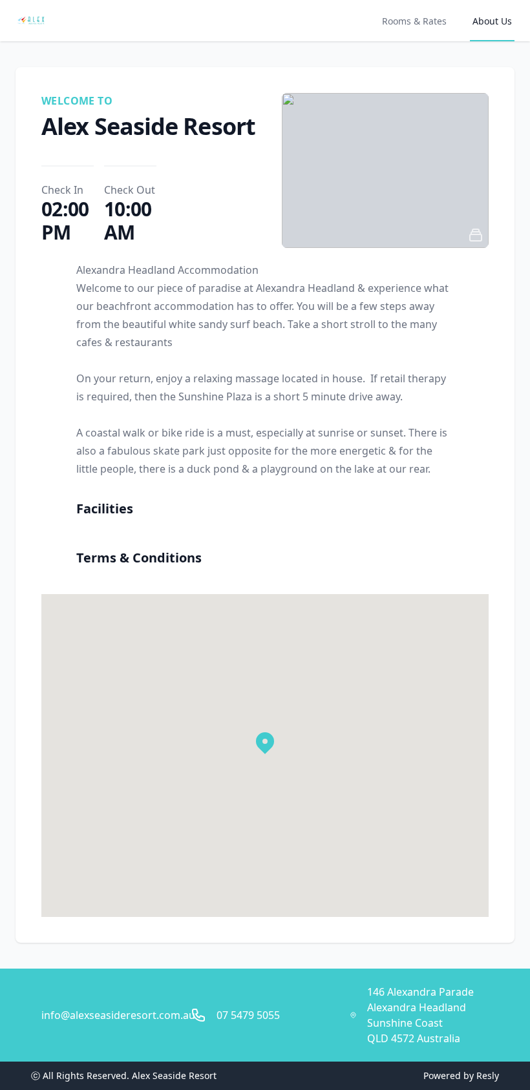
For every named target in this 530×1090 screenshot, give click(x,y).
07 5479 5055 (248, 1015)
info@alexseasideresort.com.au (118, 1015)
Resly (487, 1075)
